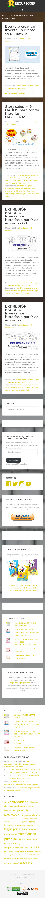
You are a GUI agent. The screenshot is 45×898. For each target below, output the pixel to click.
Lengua (36, 85)
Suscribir (13, 460)
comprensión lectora (30, 815)
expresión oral (10, 191)
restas (32, 854)
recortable (37, 851)
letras (25, 829)
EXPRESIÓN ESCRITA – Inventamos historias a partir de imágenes (21, 313)
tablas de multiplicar (26, 859)
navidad (32, 194)
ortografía (8, 848)
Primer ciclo (9, 88)
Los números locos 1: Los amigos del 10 (22, 585)
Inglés (14, 180)
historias (14, 93)
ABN (6, 802)
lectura (18, 825)
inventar (26, 191)
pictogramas (18, 848)
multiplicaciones (23, 839)
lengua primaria (13, 829)
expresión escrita (17, 822)
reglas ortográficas (9, 855)
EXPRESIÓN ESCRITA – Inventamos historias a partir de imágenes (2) (21, 216)
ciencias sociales (27, 806)
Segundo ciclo (20, 88)
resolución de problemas (22, 855)
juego (36, 291)
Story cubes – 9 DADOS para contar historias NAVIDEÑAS (22, 112)
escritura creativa (23, 91)
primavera (21, 93)
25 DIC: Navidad (22, 175)
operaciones (11, 843)
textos (18, 293)
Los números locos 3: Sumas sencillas (22, 590)
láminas (32, 829)
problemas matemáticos (24, 851)
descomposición (31, 819)
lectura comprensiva (27, 825)
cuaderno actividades (10, 819)
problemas (8, 851)
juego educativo (16, 194)
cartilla (35, 803)
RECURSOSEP (22, 3)
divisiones (7, 822)
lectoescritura (9, 825)
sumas (15, 858)
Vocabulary (22, 183)
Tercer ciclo (13, 183)
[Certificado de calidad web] (13, 890)
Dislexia (16, 178)
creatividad (28, 188)
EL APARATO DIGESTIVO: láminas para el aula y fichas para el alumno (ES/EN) (27, 632)
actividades (21, 288)
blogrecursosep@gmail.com (20, 683)
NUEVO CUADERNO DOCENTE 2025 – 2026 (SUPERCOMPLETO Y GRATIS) (27, 734)
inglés (31, 821)
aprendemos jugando (25, 186)
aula (27, 288)
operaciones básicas (25, 844)
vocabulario (25, 293)
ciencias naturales (12, 806)
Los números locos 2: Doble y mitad (22, 588)
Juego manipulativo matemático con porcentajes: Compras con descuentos (19, 764)
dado (34, 188)
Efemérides (24, 178)
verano (15, 863)
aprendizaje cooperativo (14, 188)
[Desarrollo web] (30, 890)
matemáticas (10, 834)
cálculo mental (21, 819)
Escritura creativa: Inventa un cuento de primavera (20, 29)
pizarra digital (10, 293)
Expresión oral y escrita (24, 85)
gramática (25, 822)
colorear (7, 811)
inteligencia (22, 291)
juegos (25, 194)
